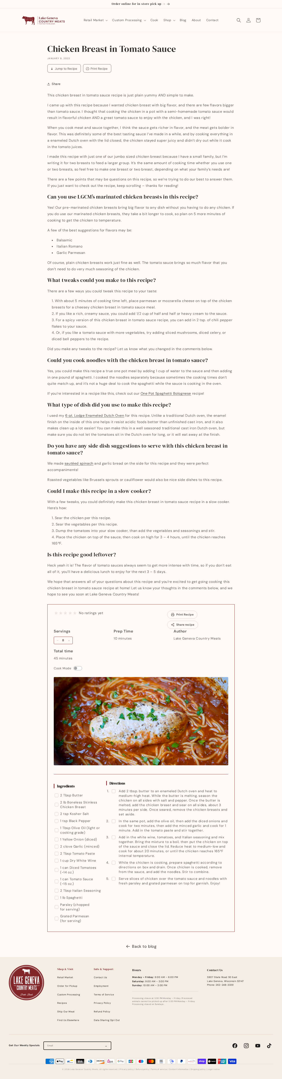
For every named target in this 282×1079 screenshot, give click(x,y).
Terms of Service (104, 994)
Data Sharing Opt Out (107, 1020)
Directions (117, 783)
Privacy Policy (102, 1003)
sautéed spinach (79, 463)
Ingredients (66, 786)
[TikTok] (269, 1046)
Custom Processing (68, 994)
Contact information (179, 1069)
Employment (101, 986)
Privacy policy (127, 1069)
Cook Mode (62, 668)
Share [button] (56, 84)
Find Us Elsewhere (68, 1020)
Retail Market (65, 977)
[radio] (56, 613)
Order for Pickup (67, 986)
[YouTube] (258, 1046)
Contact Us (100, 977)
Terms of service (159, 1069)
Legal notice (214, 1069)
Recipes (62, 1003)
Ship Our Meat (66, 1011)
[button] (95, 20)
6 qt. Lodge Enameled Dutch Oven (94, 415)
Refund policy (142, 1069)
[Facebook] (235, 1046)
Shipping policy (198, 1069)
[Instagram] (246, 1046)
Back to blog (144, 946)
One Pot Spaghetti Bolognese (166, 393)
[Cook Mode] (77, 668)
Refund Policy (102, 1011)
